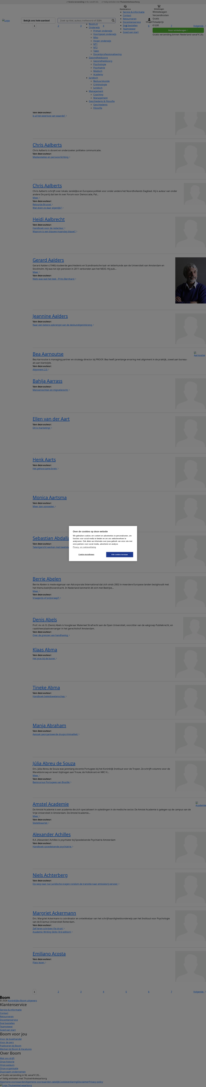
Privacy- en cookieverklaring (84, 547)
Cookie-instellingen (86, 555)
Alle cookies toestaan (119, 554)
